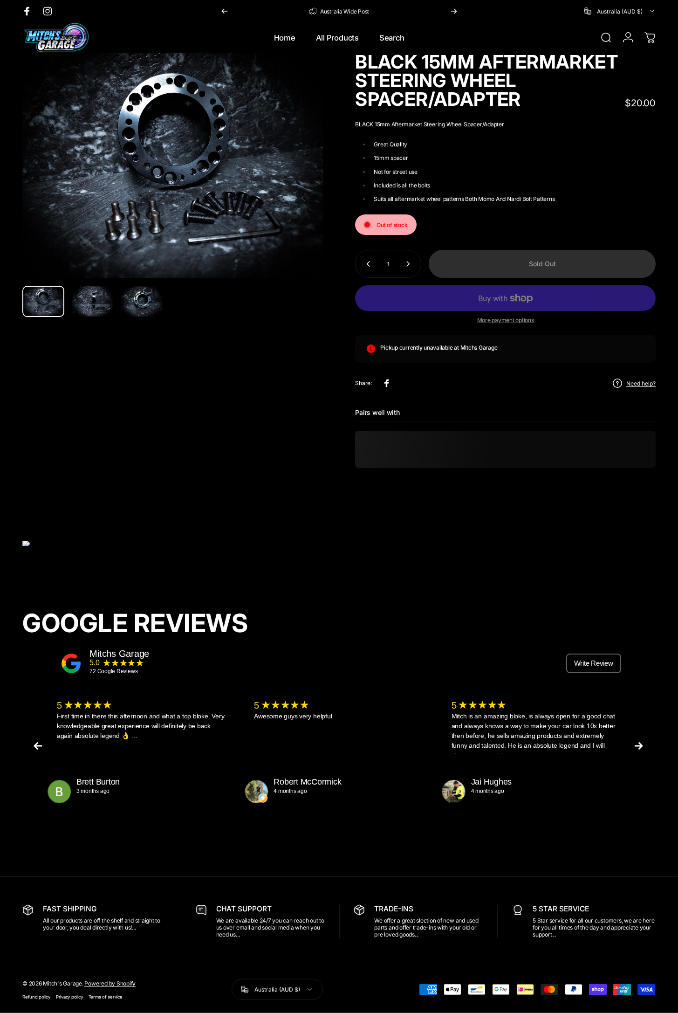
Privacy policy (69, 996)
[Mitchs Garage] (71, 663)
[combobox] (620, 11)
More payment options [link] (505, 320)
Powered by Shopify (110, 982)
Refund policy (36, 996)
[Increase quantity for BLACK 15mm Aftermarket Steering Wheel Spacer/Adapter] (410, 263)
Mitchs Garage (119, 653)
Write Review (593, 663)
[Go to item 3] (142, 301)
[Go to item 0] (43, 301)
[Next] (454, 11)
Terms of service (106, 996)
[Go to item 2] (93, 301)
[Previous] (224, 11)
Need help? (641, 383)
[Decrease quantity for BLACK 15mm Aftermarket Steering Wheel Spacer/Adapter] (366, 263)
